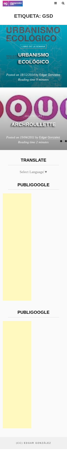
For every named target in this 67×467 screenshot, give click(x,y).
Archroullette (33, 124)
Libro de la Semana (33, 46)
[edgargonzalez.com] (13, 3)
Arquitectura (33, 116)
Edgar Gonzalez (49, 74)
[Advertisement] (17, 247)
